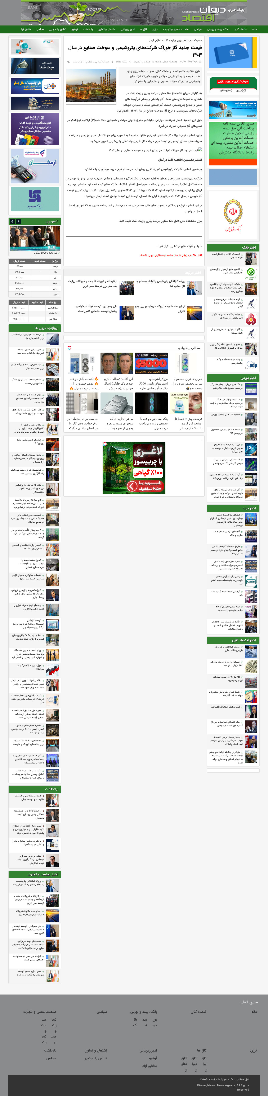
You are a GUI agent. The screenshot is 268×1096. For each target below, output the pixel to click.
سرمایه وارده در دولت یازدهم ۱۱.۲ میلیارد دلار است (226, 663)
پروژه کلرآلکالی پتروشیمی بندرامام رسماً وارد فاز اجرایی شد (28, 882)
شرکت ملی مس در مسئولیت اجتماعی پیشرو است (28, 958)
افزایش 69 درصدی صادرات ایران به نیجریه (228, 678)
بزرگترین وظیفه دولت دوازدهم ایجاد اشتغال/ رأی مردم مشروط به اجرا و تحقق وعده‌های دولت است (226, 758)
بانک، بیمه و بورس (218, 29)
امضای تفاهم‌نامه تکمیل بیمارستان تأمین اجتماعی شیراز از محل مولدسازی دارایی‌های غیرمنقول (226, 520)
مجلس (40, 29)
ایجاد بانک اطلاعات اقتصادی (225, 707)
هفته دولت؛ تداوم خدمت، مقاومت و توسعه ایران (29, 797)
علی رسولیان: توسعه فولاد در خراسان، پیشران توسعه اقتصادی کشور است (28, 930)
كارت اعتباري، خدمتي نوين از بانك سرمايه (227, 331)
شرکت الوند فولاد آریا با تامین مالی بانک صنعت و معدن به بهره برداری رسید (226, 288)
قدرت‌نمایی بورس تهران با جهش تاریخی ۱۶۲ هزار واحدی (228, 461)
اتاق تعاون (184, 1063)
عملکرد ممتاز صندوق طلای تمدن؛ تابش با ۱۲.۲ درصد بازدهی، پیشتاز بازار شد (27, 729)
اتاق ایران (204, 1063)
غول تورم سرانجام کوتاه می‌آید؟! (30, 667)
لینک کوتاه (121, 62)
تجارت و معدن (54, 1031)
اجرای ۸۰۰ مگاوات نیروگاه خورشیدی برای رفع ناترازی (30, 913)
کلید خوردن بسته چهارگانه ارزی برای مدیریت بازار (27, 366)
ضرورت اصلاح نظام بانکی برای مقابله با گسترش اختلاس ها (226, 346)
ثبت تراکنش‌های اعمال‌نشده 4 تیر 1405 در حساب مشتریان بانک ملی (27, 699)
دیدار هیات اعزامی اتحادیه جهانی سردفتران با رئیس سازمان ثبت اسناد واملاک (226, 740)
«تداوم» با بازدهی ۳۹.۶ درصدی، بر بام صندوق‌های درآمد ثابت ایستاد (226, 403)
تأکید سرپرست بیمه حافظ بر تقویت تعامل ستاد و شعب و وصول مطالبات (227, 625)
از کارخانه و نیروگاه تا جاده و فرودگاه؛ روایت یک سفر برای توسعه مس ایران (29, 899)
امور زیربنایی (127, 29)
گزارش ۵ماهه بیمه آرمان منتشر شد (226, 593)
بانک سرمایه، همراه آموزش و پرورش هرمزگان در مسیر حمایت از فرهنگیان (28, 458)
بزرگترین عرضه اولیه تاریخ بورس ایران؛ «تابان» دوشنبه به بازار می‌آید (227, 448)
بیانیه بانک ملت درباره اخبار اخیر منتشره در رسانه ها (228, 316)
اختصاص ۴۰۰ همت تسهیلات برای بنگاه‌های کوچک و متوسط (28, 742)
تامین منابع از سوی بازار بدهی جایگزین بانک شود (226, 271)
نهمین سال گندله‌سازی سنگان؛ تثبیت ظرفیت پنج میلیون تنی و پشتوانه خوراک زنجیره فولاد (28, 829)
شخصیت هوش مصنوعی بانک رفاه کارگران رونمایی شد (27, 471)
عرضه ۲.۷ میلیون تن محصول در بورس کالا (227, 431)
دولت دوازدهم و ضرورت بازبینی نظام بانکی (229, 648)
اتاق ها (143, 29)
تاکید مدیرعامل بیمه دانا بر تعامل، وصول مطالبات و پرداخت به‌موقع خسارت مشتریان (226, 565)
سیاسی (198, 29)
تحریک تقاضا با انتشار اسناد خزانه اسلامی (227, 256)
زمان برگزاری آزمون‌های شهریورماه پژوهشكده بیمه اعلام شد (227, 580)
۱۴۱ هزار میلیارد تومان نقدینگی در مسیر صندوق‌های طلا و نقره (226, 386)
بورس (155, 1022)
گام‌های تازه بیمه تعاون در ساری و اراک (228, 533)
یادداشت (88, 29)
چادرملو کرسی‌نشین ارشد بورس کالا (30, 441)
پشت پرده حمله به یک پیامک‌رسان (230, 361)
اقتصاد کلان (240, 29)
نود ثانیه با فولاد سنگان (45, 253)
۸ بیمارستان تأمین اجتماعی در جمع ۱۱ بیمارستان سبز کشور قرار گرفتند (28, 533)
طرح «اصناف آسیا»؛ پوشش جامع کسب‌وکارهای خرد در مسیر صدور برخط (227, 550)
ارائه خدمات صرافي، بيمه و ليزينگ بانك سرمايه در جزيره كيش (228, 303)
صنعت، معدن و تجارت (176, 29)
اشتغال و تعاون (106, 29)
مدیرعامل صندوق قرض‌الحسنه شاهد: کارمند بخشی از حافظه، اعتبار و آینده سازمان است (28, 714)
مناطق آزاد (25, 29)
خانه (254, 29)
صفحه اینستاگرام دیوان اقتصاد (156, 255)
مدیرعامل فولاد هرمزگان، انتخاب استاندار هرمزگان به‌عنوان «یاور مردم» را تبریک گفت (28, 945)
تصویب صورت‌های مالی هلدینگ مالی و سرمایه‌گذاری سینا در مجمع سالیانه (27, 518)
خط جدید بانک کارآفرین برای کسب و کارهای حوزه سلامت (28, 637)
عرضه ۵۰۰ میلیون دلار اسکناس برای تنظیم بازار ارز (28, 336)
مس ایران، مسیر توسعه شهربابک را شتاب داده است (30, 351)
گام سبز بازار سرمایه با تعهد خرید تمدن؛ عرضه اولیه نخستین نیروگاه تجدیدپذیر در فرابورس (227, 493)
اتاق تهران (194, 1063)
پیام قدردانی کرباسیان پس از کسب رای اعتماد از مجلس (227, 724)
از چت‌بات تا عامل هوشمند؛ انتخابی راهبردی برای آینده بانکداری (29, 814)
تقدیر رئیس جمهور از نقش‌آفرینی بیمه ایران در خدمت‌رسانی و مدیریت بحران (29, 428)
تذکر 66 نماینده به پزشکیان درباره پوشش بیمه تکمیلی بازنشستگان (29, 488)
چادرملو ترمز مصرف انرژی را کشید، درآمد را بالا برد (29, 607)
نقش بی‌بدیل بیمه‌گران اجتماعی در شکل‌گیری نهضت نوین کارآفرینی (30, 859)
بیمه (145, 1022)
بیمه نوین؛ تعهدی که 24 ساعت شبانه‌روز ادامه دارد (229, 608)
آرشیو (74, 29)
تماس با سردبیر (57, 29)
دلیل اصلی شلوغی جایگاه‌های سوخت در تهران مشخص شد (28, 411)
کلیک (128, 221)
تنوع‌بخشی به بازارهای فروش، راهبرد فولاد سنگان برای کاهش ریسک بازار (27, 594)
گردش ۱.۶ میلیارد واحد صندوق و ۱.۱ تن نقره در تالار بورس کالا (226, 476)
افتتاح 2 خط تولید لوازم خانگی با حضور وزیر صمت (27, 381)
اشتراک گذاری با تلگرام (98, 62)
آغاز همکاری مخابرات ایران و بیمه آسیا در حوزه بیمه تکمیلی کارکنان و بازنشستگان (28, 759)
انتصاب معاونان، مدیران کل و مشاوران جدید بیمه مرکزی (28, 577)
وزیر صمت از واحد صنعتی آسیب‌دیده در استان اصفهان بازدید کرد (30, 398)
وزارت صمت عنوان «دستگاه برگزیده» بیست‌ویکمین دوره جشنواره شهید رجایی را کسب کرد (28, 654)
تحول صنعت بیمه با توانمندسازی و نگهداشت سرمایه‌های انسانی (32, 564)
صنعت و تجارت (142, 62)
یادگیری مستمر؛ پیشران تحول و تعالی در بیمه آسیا (28, 842)
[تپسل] (105, 444)
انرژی (155, 29)
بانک (135, 1022)
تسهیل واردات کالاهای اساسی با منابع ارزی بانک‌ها (28, 547)
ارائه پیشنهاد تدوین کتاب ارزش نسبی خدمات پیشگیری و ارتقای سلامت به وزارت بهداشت (27, 684)
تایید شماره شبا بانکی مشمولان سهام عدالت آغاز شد (226, 693)
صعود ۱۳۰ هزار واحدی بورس (225, 415)
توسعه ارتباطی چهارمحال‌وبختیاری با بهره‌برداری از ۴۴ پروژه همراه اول (28, 624)
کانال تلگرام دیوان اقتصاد (188, 255)
